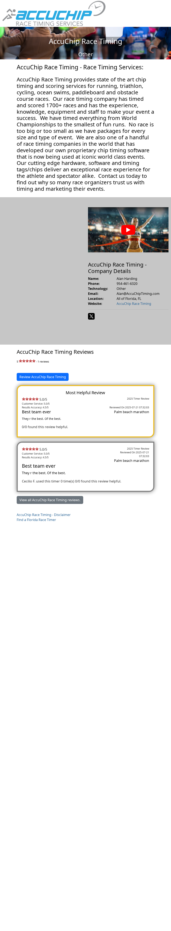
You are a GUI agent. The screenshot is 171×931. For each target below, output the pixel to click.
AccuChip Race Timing (134, 303)
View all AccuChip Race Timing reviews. (49, 500)
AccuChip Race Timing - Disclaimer (44, 514)
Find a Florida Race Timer (36, 519)
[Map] (43, 271)
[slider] (27, 361)
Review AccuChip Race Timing (42, 377)
